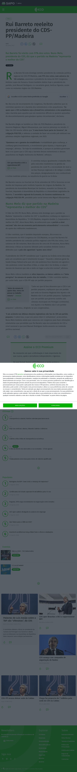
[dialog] (38, 386)
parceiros (20, 374)
